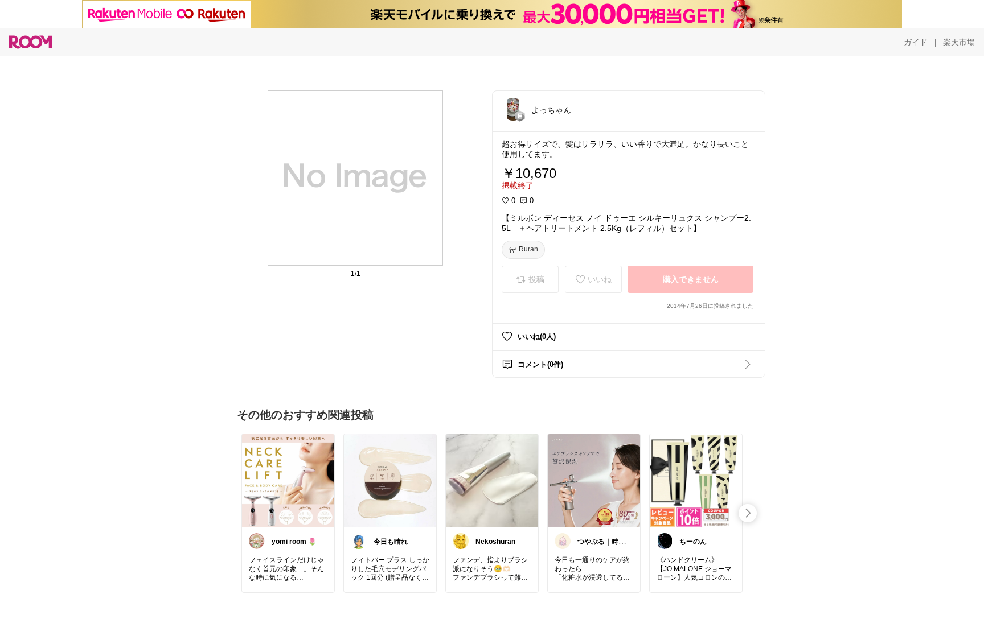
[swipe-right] (748, 513)
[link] (288, 480)
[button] (513, 109)
